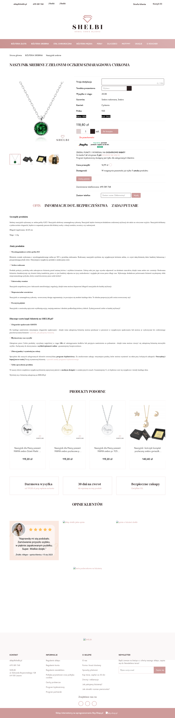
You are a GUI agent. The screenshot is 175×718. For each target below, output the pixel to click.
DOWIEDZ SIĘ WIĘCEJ (111, 155)
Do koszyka (108, 131)
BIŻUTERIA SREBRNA (40, 43)
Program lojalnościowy (55, 687)
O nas (84, 660)
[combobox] (117, 88)
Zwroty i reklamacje (90, 679)
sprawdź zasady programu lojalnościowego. (63, 359)
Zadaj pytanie (84, 178)
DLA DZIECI (112, 43)
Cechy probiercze (53, 682)
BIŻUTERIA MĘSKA (84, 43)
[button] (14, 655)
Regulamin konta (52, 665)
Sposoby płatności (90, 670)
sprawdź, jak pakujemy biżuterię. (42, 333)
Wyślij (136, 195)
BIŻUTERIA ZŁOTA (19, 43)
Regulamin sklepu (53, 660)
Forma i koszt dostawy (91, 665)
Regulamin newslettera (55, 670)
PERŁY (100, 43)
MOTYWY (126, 43)
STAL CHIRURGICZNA (62, 43)
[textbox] (133, 82)
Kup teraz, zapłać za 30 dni (93, 674)
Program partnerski (54, 692)
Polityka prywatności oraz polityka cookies (60, 676)
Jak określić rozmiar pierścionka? (96, 689)
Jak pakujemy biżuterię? (92, 684)
